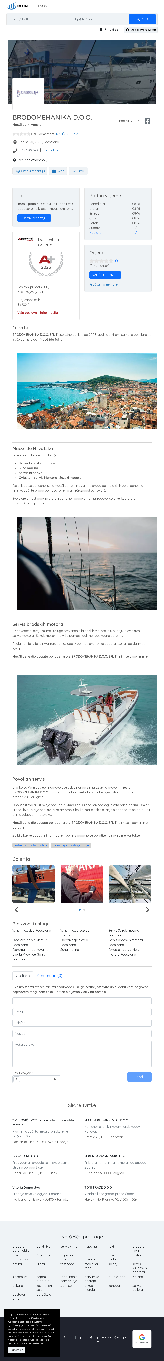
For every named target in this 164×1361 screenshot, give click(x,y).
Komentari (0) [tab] (49, 975)
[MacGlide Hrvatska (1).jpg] (33, 884)
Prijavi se (111, 29)
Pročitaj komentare (103, 284)
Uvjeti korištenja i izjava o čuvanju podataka (101, 1339)
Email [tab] (81, 171)
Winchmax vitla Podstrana (31, 930)
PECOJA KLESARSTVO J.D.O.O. (106, 1120)
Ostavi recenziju (32, 171)
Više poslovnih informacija (37, 313)
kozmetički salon (44, 1288)
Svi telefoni (50, 150)
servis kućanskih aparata (139, 1268)
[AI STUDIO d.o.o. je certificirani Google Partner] (142, 1339)
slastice (66, 1286)
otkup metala (89, 1288)
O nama (68, 1337)
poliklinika (43, 1246)
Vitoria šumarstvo (26, 1187)
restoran (138, 1255)
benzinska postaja (91, 1279)
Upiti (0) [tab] (23, 975)
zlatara (137, 1277)
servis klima (68, 1246)
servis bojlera (137, 1288)
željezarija (43, 1255)
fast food (67, 1264)
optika (17, 1264)
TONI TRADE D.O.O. (98, 1187)
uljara (40, 1264)
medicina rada (91, 1266)
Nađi (145, 19)
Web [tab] (60, 171)
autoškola (43, 1294)
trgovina (90, 1246)
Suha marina (69, 950)
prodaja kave (138, 1248)
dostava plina (18, 1296)
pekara (17, 1286)
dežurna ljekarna (90, 1257)
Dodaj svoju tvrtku (143, 30)
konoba (114, 1286)
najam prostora (43, 1279)
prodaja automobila (20, 1248)
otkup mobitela (114, 1257)
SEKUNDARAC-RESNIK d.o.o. (105, 1156)
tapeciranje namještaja (68, 1279)
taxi (111, 1246)
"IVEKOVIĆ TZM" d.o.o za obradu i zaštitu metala (43, 1122)
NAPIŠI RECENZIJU (69, 134)
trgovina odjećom (66, 1257)
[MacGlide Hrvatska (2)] (82, 884)
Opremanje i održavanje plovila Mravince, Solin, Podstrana (30, 954)
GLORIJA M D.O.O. (25, 1156)
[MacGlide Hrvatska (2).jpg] (130, 884)
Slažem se (16, 1350)
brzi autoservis (20, 1257)
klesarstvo (20, 1277)
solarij (112, 1264)
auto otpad (116, 1277)
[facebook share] (148, 121)
